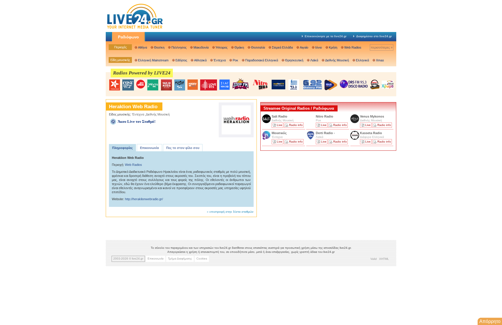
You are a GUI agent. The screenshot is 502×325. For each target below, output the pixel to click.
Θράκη (239, 47)
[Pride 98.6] (260, 84)
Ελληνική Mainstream (153, 60)
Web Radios (352, 47)
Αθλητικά (200, 60)
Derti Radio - (325, 133)
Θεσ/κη (159, 47)
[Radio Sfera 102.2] (140, 84)
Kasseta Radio (371, 133)
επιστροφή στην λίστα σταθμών (231, 211)
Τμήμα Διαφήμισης (180, 258)
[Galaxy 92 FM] (312, 84)
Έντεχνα (220, 60)
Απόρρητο (490, 321)
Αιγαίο (304, 47)
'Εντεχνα (138, 114)
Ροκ (235, 60)
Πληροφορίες (122, 148)
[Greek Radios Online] (135, 28)
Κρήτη (333, 47)
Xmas (380, 60)
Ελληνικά (362, 60)
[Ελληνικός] (294, 84)
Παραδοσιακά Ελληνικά (261, 60)
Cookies (201, 258)
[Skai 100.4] (224, 84)
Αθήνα (142, 47)
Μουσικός (279, 133)
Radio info (296, 125)
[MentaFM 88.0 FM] (152, 84)
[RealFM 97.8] (278, 84)
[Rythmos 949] (114, 84)
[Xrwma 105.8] (387, 84)
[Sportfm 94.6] (240, 84)
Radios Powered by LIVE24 (142, 73)
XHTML (384, 258)
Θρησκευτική (294, 60)
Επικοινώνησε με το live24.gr (326, 36)
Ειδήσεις (181, 60)
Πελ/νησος (179, 47)
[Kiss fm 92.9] (166, 84)
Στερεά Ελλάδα (282, 47)
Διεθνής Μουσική (337, 60)
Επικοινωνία (149, 148)
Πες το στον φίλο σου (182, 148)
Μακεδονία (201, 47)
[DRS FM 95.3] (354, 84)
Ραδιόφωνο (128, 37)
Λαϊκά (314, 60)
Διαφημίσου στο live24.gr (374, 36)
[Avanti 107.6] (374, 84)
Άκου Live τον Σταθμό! (136, 121)
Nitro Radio (324, 116)
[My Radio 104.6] (331, 84)
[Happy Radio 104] (192, 84)
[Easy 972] (128, 84)
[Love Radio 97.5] (208, 84)
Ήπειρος (221, 47)
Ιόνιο (318, 47)
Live (279, 125)
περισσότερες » (381, 47)
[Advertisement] (303, 193)
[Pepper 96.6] (179, 84)
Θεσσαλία (258, 47)
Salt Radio (280, 116)
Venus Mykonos (372, 116)
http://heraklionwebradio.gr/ (144, 199)
